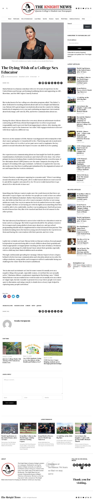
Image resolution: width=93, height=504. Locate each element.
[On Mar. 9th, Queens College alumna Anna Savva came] (71, 289)
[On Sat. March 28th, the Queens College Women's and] (80, 278)
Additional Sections (75, 19)
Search (70, 23)
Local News (38, 19)
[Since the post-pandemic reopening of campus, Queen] (71, 295)
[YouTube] (83, 8)
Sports (57, 19)
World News (64, 19)
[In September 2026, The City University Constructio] (88, 289)
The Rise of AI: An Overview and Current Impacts (83, 241)
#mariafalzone (8, 305)
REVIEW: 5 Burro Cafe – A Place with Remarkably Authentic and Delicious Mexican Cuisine (83, 136)
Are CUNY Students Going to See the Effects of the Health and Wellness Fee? (32, 360)
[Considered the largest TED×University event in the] (71, 284)
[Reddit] (58, 83)
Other (83, 19)
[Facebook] (76, 8)
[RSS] (88, 8)
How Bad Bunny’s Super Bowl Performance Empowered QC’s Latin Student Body (83, 230)
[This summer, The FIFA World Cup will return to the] (71, 273)
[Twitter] (79, 8)
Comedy (27, 305)
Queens (39, 305)
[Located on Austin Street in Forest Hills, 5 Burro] (71, 278)
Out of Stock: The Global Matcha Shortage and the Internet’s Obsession (84, 251)
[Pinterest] (49, 83)
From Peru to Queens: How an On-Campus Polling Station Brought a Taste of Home (84, 208)
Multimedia (16, 19)
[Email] (90, 8)
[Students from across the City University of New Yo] (80, 284)
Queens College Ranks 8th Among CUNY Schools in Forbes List (12, 361)
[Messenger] (43, 83)
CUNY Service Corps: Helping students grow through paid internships (53, 362)
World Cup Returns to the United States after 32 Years (84, 70)
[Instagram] (81, 8)
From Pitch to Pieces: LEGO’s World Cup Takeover (84, 90)
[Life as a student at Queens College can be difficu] (80, 289)
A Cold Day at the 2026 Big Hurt (83, 98)
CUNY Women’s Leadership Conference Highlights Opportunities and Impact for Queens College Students (83, 164)
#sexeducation (19, 305)
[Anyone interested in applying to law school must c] (88, 295)
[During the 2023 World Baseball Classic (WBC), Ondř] (88, 273)
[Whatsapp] (55, 83)
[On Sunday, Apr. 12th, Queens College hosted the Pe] (80, 295)
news (33, 305)
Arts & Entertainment (26, 19)
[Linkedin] (52, 83)
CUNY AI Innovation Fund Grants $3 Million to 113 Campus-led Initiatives (83, 149)
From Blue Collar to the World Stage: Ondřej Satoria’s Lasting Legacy (84, 80)
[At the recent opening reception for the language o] (88, 284)
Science (51, 19)
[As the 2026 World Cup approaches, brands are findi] (80, 273)
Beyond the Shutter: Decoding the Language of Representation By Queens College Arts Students (84, 121)
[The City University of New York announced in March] (88, 278)
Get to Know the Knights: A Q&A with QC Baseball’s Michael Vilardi (84, 109)
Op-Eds (45, 19)
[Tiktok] (86, 8)
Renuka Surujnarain (12, 76)
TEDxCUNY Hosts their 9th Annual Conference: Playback (83, 177)
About (9, 19)
